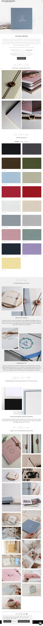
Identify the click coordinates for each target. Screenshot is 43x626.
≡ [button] (41, 1)
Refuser (14, 621)
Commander (21, 58)
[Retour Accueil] (8, 1)
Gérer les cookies (24, 621)
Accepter (7, 621)
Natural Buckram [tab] (24, 141)
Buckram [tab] (17, 141)
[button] (3, 18)
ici (29, 52)
